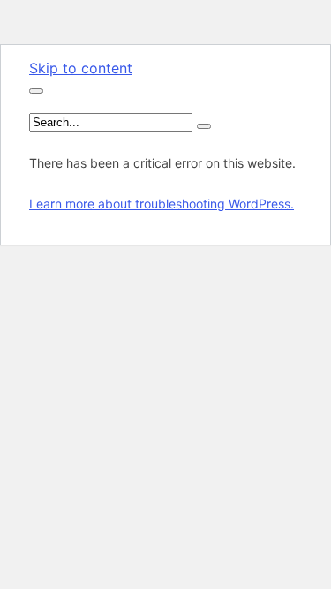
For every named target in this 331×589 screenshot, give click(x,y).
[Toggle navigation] (36, 91)
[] (204, 126)
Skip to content (80, 68)
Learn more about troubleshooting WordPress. (161, 203)
